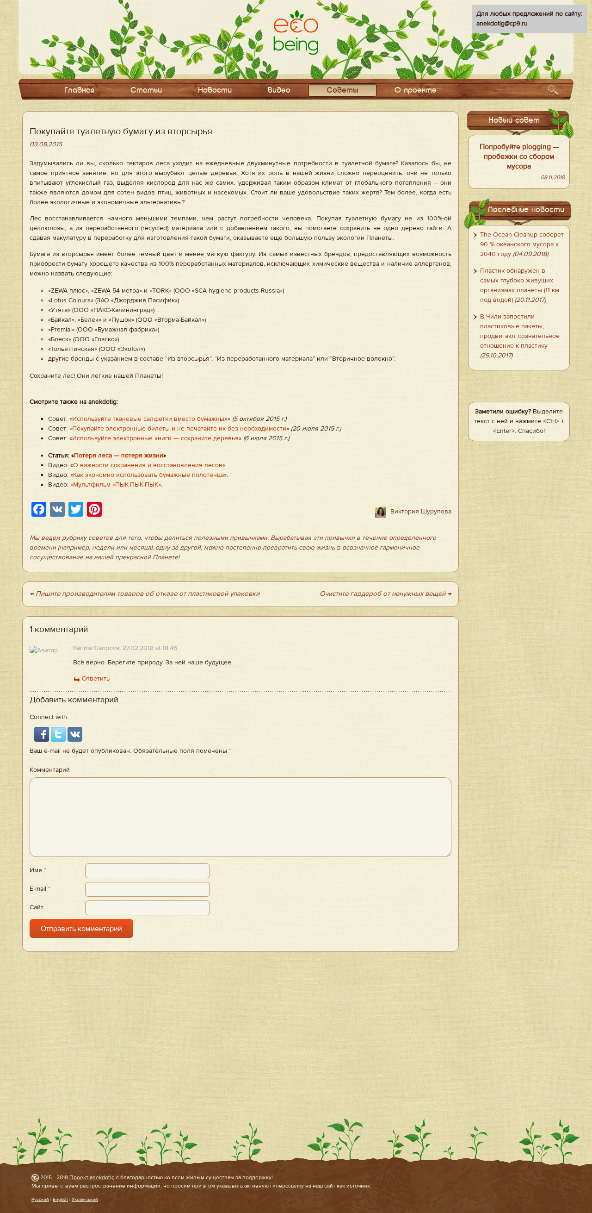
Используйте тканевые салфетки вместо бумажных (150, 419)
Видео (279, 90)
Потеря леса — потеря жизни (118, 455)
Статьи (146, 90)
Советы (342, 90)
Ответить (96, 679)
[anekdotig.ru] (296, 32)
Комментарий (50, 770)
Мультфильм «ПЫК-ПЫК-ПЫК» (117, 485)
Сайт (36, 907)
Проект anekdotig (92, 1177)
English (60, 1199)
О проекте (416, 90)
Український (85, 1199)
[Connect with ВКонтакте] (75, 734)
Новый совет (514, 121)
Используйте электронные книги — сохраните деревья (155, 438)
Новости (215, 90)
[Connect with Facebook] (42, 734)
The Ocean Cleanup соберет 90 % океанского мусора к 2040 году (522, 244)
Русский (40, 1199)
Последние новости (526, 210)
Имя (38, 870)
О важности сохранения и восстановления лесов (147, 465)
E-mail (40, 889)
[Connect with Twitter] (59, 734)
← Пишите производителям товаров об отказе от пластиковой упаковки (144, 593)
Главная (79, 90)
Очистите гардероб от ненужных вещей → (385, 593)
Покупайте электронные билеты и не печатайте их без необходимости (179, 429)
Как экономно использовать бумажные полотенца (148, 475)
